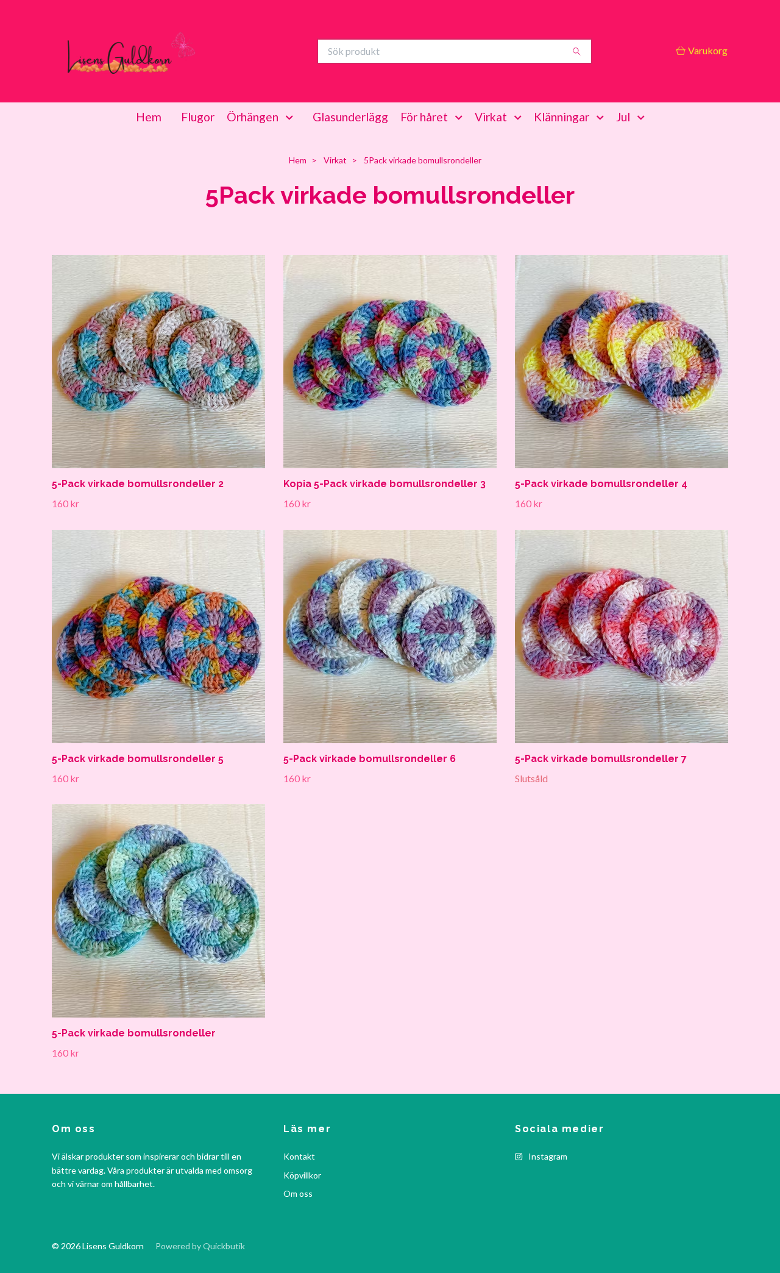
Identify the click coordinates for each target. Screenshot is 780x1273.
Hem (148, 117)
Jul (623, 117)
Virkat (491, 117)
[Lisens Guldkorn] (221, 51)
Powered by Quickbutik (200, 1246)
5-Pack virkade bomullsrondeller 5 (138, 759)
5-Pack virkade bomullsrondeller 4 (601, 484)
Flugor (197, 117)
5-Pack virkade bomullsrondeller (134, 1033)
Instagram (546, 1156)
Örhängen (252, 117)
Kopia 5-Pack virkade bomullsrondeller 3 (384, 484)
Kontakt (299, 1156)
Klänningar (561, 117)
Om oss (298, 1193)
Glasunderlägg (350, 117)
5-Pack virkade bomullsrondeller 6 (369, 759)
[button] (292, 117)
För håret (424, 117)
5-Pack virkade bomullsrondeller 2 (138, 484)
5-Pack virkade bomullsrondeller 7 (601, 759)
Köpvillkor (302, 1175)
